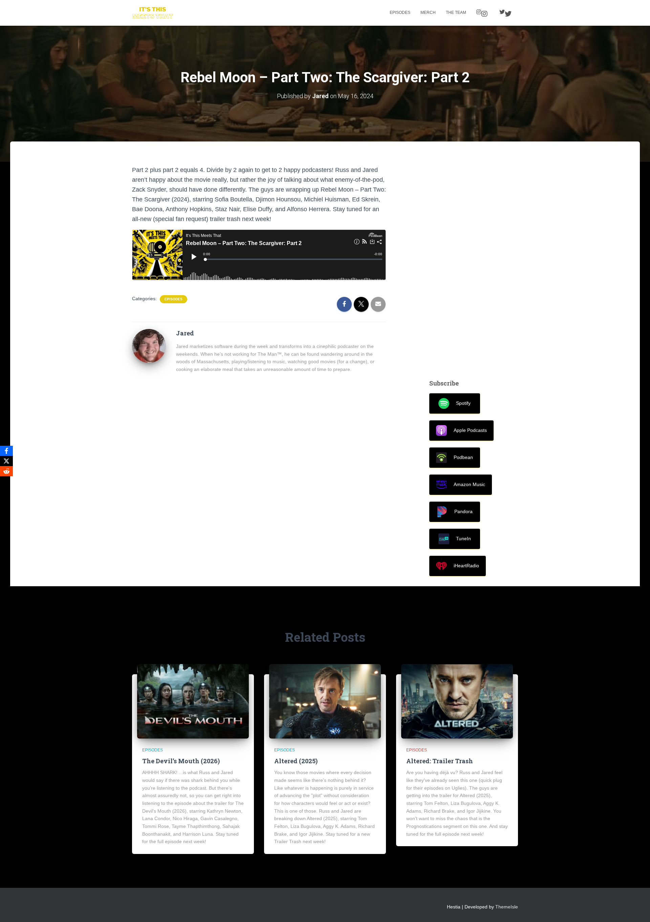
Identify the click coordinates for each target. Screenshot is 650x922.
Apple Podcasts (470, 430)
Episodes (400, 12)
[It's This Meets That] (152, 12)
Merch (428, 12)
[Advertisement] (473, 266)
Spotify (463, 403)
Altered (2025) (296, 761)
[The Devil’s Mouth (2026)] (193, 701)
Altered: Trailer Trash (439, 761)
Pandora (463, 511)
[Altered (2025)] (325, 701)
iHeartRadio (466, 565)
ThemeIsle (506, 906)
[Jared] (149, 345)
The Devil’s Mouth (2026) (181, 761)
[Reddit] (6, 471)
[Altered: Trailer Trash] (457, 701)
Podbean (463, 457)
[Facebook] (6, 451)
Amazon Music (469, 484)
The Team (456, 12)
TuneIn (463, 538)
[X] (6, 461)
